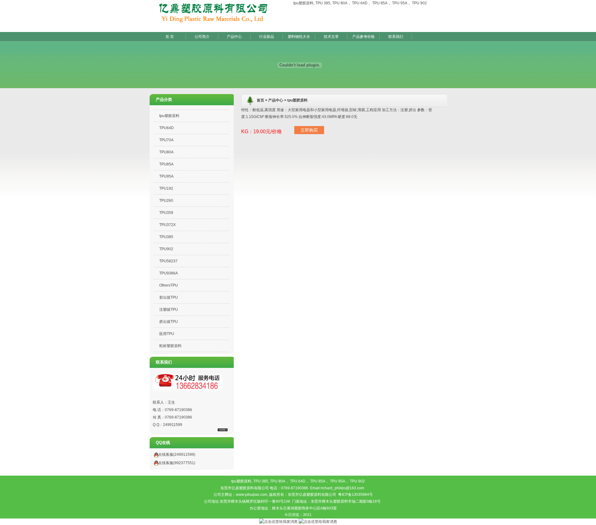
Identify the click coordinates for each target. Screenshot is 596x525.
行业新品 (266, 36)
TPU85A (166, 164)
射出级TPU (168, 297)
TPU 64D (360, 3)
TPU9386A (168, 273)
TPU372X (167, 225)
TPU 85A (379, 3)
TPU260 (166, 200)
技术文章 (331, 36)
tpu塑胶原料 (303, 3)
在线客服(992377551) (176, 463)
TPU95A (166, 176)
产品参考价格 (363, 36)
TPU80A (166, 152)
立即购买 (309, 130)
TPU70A (166, 140)
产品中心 (234, 36)
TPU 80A (339, 3)
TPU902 (166, 249)
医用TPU (166, 334)
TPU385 (166, 237)
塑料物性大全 (299, 36)
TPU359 (166, 212)
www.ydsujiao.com (251, 494)
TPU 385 (322, 3)
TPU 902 (419, 3)
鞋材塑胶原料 (170, 346)
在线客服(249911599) (176, 454)
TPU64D (166, 128)
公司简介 (202, 36)
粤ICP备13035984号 (355, 494)
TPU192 (166, 188)
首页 (260, 100)
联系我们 (395, 36)
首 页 (169, 36)
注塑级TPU (168, 309)
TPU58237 (168, 261)
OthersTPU (168, 285)
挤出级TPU (168, 321)
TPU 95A (399, 3)
